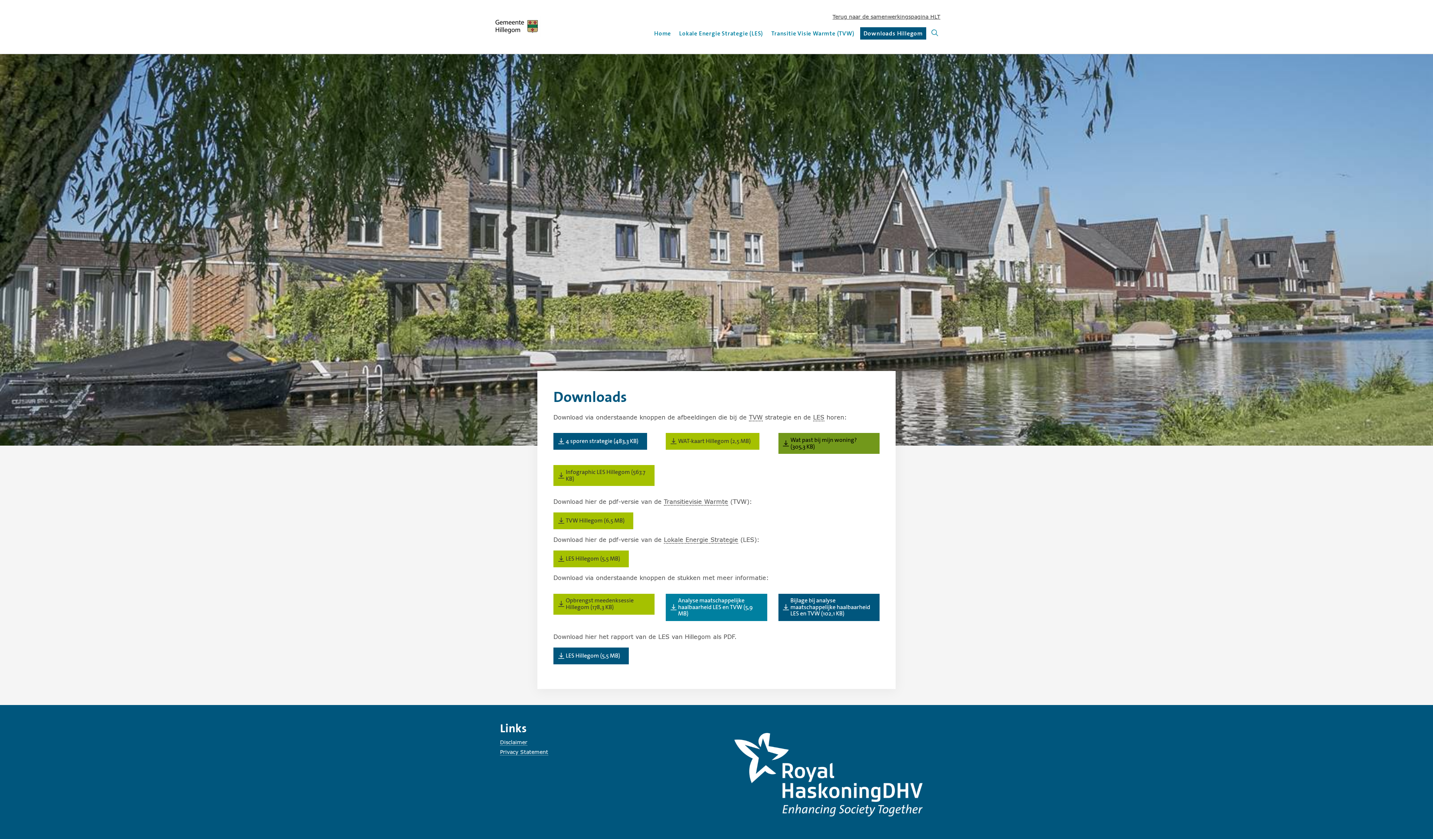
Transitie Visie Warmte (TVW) (812, 33)
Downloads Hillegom (893, 34)
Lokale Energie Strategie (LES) (721, 33)
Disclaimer (513, 742)
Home (662, 33)
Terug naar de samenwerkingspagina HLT (886, 16)
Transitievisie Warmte (696, 501)
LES (818, 417)
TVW (756, 417)
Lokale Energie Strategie (701, 539)
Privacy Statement (524, 752)
